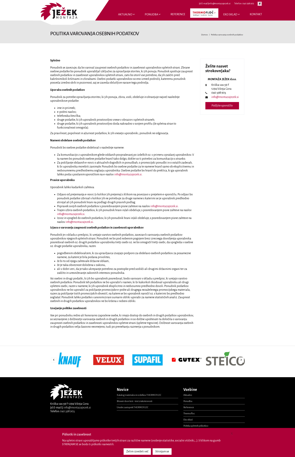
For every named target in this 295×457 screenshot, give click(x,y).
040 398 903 (67, 411)
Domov (204, 35)
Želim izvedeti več (137, 451)
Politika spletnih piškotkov (195, 426)
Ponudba (152, 14)
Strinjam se (162, 451)
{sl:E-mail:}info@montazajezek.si (214, 3)
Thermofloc (189, 413)
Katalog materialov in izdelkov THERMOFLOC (139, 395)
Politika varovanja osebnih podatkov (227, 35)
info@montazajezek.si (128, 174)
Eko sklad (230, 14)
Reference (178, 14)
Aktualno (125, 14)
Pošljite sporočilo (222, 105)
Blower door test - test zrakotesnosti (134, 401)
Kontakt (256, 14)
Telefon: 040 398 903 (244, 3)
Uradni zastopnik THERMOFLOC (132, 407)
